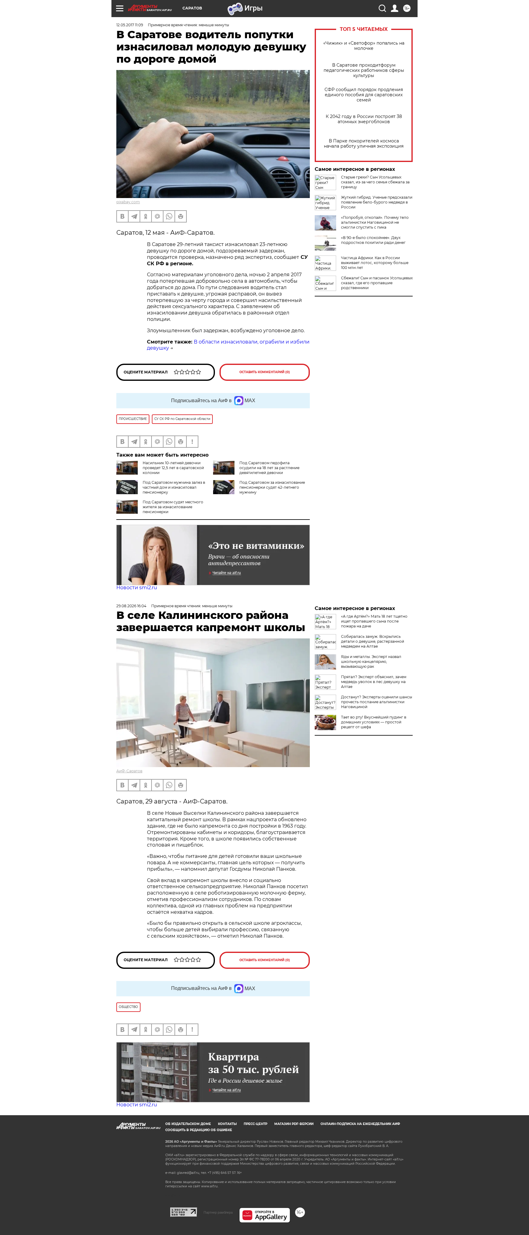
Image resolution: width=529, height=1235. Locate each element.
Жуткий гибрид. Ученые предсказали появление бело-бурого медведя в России (376, 202)
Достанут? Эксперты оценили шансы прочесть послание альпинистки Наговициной (376, 702)
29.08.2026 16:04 (131, 606)
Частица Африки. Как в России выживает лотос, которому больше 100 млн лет (374, 262)
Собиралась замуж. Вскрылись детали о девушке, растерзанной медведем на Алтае (372, 641)
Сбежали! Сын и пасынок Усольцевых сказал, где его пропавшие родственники (377, 283)
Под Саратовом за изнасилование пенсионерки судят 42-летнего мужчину (272, 487)
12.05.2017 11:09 (129, 25)
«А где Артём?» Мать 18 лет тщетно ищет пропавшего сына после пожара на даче (374, 621)
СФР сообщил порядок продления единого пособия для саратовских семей (364, 95)
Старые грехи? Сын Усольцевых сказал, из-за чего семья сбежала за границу (375, 182)
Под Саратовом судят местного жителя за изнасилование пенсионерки (173, 507)
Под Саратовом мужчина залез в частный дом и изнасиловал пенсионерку (174, 487)
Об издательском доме (188, 1124)
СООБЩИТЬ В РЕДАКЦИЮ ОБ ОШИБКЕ (198, 1130)
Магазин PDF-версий (293, 1124)
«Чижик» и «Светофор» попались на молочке (363, 46)
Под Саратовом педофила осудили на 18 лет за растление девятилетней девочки (269, 468)
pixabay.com (128, 202)
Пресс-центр (255, 1124)
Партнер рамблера (218, 1212)
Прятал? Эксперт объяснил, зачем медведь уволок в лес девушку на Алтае (373, 681)
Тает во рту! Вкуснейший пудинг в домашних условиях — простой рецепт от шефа (373, 722)
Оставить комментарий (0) (264, 372)
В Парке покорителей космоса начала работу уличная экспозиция (363, 143)
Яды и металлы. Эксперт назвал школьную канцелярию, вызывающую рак (371, 661)
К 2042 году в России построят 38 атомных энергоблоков (364, 119)
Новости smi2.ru (136, 587)
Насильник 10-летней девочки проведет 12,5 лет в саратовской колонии (173, 468)
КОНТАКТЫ (227, 1124)
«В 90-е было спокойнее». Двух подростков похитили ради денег (373, 240)
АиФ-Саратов (129, 771)
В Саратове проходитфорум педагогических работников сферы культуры (364, 70)
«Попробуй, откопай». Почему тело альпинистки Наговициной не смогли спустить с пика (375, 222)
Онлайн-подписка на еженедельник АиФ (360, 1124)
